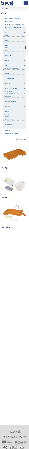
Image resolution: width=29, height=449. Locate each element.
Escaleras (7, 76)
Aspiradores (7, 111)
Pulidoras (7, 122)
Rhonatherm (8, 21)
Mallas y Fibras (8, 70)
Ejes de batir (7, 53)
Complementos (8, 81)
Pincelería (7, 30)
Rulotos (6, 35)
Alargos (6, 50)
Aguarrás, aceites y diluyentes (11, 86)
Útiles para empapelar (9, 78)
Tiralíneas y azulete (9, 127)
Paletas (6, 65)
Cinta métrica (8, 83)
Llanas (6, 63)
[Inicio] (7, 3)
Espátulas (7, 60)
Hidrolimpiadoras (8, 109)
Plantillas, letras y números (11, 88)
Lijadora (6, 104)
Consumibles (7, 106)
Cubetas (6, 45)
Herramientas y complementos (13, 27)
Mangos (6, 43)
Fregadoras (7, 116)
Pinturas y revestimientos (12, 18)
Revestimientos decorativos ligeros (14, 24)
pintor (7, 168)
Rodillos (7, 32)
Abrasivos (7, 73)
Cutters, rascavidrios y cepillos (11, 68)
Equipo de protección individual (12, 93)
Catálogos (8, 130)
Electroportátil (8, 124)
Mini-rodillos (7, 37)
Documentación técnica (11, 133)
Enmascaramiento (8, 55)
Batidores (7, 99)
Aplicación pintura (9, 119)
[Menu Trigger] (26, 3)
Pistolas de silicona (9, 91)
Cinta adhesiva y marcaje (10, 58)
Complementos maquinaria (10, 101)
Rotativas (7, 114)
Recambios (7, 40)
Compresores (8, 96)
